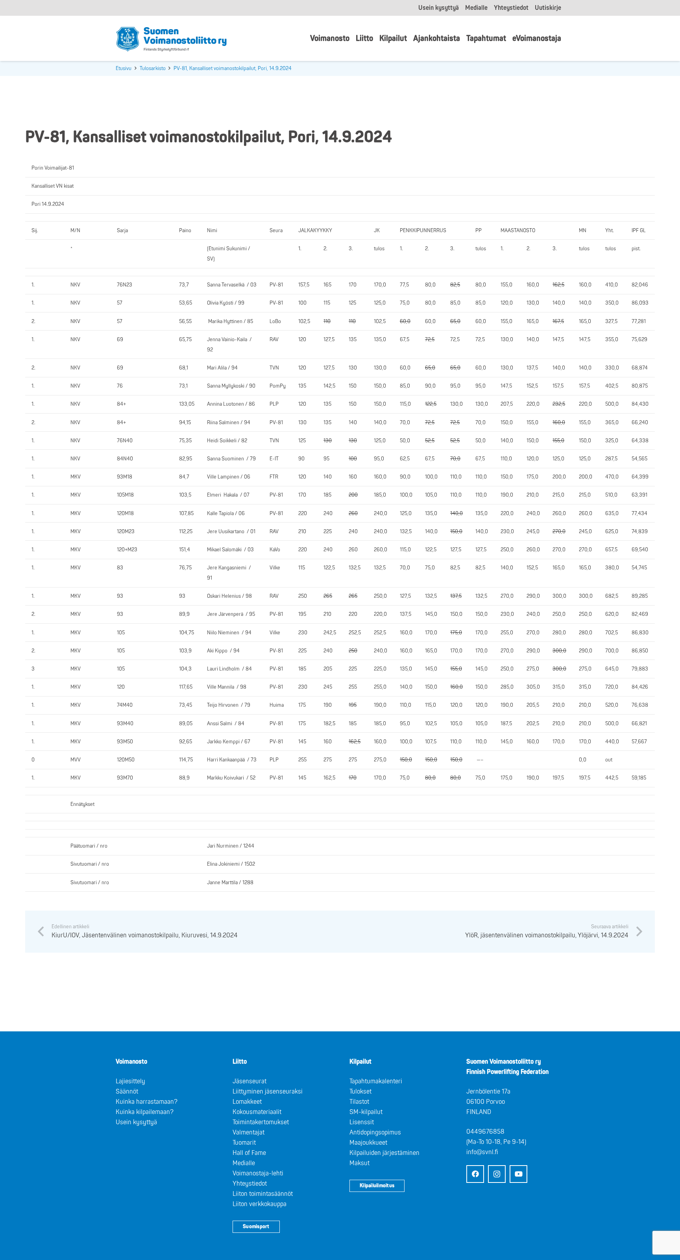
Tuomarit (244, 1143)
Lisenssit (361, 1122)
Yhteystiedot (250, 1184)
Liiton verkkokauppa (259, 1204)
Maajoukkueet (368, 1143)
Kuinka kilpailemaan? (145, 1112)
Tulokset (360, 1092)
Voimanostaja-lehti (258, 1173)
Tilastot (359, 1102)
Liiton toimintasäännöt (263, 1194)
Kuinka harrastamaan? (146, 1102)
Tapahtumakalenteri (375, 1081)
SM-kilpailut (365, 1112)
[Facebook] (475, 1174)
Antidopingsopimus (375, 1132)
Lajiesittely (130, 1081)
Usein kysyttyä (136, 1122)
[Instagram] (497, 1174)
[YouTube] (518, 1174)
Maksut (359, 1163)
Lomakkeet (247, 1102)
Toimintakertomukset (261, 1122)
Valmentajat (248, 1132)
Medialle (244, 1163)
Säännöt (127, 1092)
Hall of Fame (249, 1153)
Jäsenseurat (249, 1081)
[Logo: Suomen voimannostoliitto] (171, 38)
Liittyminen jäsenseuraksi (268, 1092)
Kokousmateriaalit (257, 1112)
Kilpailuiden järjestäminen (384, 1153)
